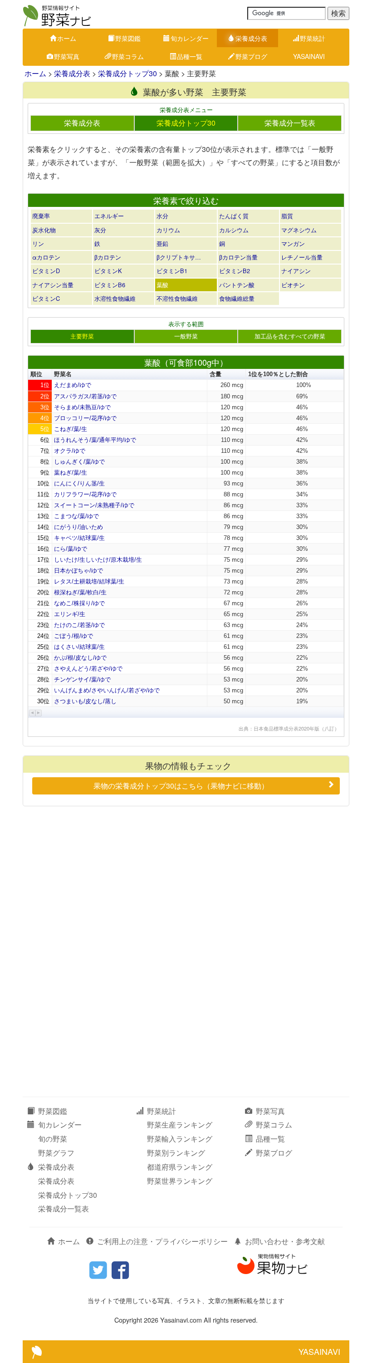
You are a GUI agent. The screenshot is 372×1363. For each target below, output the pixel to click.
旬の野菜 (52, 1138)
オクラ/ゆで (69, 450)
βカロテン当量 (238, 257)
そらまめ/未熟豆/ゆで (82, 407)
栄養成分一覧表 (289, 123)
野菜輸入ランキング (179, 1138)
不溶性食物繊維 (177, 298)
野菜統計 (312, 38)
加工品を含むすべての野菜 (290, 336)
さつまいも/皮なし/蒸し (85, 701)
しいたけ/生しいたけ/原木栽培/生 (98, 559)
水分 (162, 215)
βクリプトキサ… (179, 257)
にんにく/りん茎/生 (79, 483)
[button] (32, 713)
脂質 (287, 215)
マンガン (293, 243)
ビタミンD (46, 270)
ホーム (66, 38)
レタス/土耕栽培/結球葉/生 (89, 581)
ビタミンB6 (109, 284)
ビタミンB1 (172, 270)
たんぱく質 (234, 215)
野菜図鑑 (128, 38)
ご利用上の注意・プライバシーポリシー (162, 1241)
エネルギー (109, 215)
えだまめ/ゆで (72, 385)
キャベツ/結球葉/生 (79, 537)
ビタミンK (108, 270)
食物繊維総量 (237, 298)
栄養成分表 (251, 38)
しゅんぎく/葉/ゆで (79, 461)
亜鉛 (162, 243)
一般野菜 (186, 336)
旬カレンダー (190, 38)
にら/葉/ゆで (70, 548)
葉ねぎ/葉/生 (70, 472)
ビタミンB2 (234, 270)
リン (38, 243)
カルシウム (234, 230)
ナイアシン (296, 270)
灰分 (100, 230)
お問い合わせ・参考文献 (285, 1241)
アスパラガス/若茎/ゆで (85, 396)
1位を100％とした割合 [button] (278, 374)
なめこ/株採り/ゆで (79, 603)
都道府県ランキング (179, 1167)
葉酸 (162, 284)
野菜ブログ (251, 56)
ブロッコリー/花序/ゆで (85, 418)
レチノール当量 (302, 257)
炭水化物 (44, 230)
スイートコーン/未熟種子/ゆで (94, 505)
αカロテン (46, 257)
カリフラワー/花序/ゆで (85, 494)
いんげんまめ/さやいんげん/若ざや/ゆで (107, 690)
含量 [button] (215, 374)
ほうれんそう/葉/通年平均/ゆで (95, 439)
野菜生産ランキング (179, 1124)
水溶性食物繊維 (115, 298)
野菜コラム (128, 56)
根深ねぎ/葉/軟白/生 (80, 592)
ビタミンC (46, 298)
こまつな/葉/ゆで (76, 516)
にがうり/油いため (78, 527)
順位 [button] (36, 374)
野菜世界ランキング (179, 1181)
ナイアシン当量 (52, 284)
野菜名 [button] (63, 374)
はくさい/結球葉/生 (79, 646)
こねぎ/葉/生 (70, 429)
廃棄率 (41, 215)
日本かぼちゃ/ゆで (78, 570)
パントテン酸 (237, 284)
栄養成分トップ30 (127, 73)
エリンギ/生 (69, 614)
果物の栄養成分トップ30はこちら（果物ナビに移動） (181, 785)
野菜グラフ (56, 1152)
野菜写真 (66, 56)
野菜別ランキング (176, 1152)
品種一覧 (189, 56)
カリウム (168, 230)
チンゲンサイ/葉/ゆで (82, 679)
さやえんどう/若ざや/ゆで (88, 668)
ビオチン (293, 284)
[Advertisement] (186, 878)
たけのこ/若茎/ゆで (79, 625)
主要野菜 (82, 336)
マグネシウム (299, 230)
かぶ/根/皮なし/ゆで (80, 657)
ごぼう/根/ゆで (73, 635)
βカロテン (107, 257)
